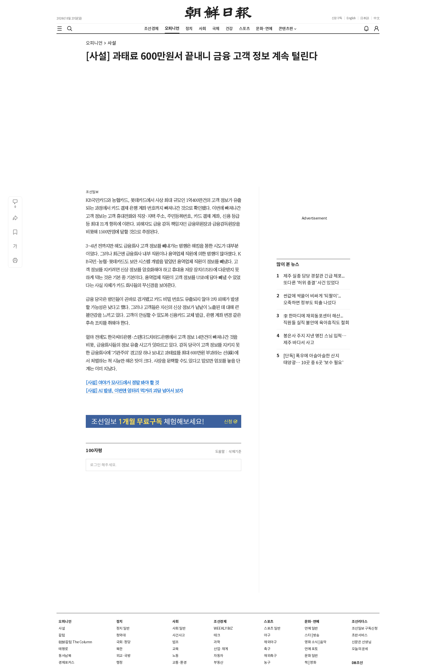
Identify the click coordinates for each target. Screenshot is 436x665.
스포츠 (269, 621)
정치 (119, 621)
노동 (175, 655)
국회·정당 (123, 642)
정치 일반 (123, 628)
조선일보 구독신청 (365, 628)
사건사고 (178, 635)
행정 (119, 662)
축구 (267, 649)
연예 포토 (311, 649)
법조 (175, 642)
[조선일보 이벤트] (163, 421)
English (351, 18)
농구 (267, 662)
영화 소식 (311, 642)
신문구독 (337, 18)
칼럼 (62, 635)
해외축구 (270, 655)
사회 (175, 621)
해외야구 (270, 642)
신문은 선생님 (361, 642)
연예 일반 (311, 628)
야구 (267, 635)
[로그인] (376, 29)
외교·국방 (123, 655)
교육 (175, 649)
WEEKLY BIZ (223, 628)
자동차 (218, 655)
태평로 (63, 649)
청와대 (121, 635)
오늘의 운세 (360, 649)
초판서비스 (360, 635)
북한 (119, 649)
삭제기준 (235, 451)
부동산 (218, 662)
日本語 (364, 18)
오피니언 (94, 43)
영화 (313, 662)
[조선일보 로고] (218, 12)
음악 (323, 642)
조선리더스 (360, 621)
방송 (316, 635)
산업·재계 (221, 649)
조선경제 (220, 621)
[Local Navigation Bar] (60, 29)
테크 (217, 635)
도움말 (220, 451)
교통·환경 (179, 662)
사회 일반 (179, 628)
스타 (308, 635)
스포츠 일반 (272, 628)
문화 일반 (311, 655)
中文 (376, 18)
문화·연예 (312, 621)
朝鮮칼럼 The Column (75, 642)
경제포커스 (66, 662)
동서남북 (65, 655)
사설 (111, 43)
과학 (217, 642)
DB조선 (357, 662)
